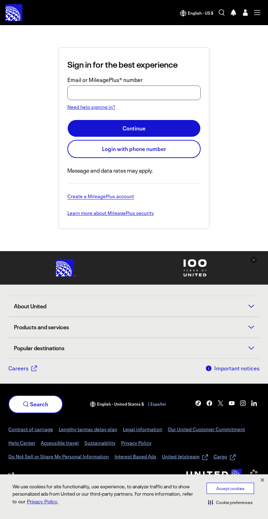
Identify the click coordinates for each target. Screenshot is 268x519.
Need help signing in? (91, 107)
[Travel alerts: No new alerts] (233, 12)
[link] (198, 403)
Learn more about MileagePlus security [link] (110, 213)
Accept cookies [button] (230, 488)
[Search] (221, 12)
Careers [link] (18, 368)
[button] (230, 502)
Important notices (237, 368)
